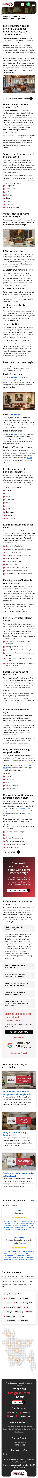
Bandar (21, 1316)
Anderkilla (24, 1298)
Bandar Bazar (11, 1321)
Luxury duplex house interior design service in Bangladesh (17, 1093)
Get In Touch (17, 1402)
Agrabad (9, 1294)
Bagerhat (28, 1303)
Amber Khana (11, 1298)
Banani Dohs (10, 1316)
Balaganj (19, 1312)
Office (12, 1416)
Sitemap (22, 1468)
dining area (13, 434)
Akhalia (19, 1294)
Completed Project (19, 1053)
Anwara (8, 1303)
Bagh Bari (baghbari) (13, 1307)
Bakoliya (9, 1312)
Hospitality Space (24, 1416)
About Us (16, 16)
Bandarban (24, 1321)
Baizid (28, 1307)
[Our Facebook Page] (3, 1454)
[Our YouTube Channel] (6, 1454)
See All (33, 1201)
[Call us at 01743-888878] (23, 4)
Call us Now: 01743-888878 (17, 890)
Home (7, 16)
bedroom (15, 414)
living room (13, 378)
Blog (24, 16)
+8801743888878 (20, 1032)
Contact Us (19, 1037)
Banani (29, 1312)
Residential (14, 1413)
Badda (18, 1303)
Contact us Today (10, 852)
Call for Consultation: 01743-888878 (17, 98)
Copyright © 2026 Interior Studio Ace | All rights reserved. (20, 1460)
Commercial (26, 1413)
